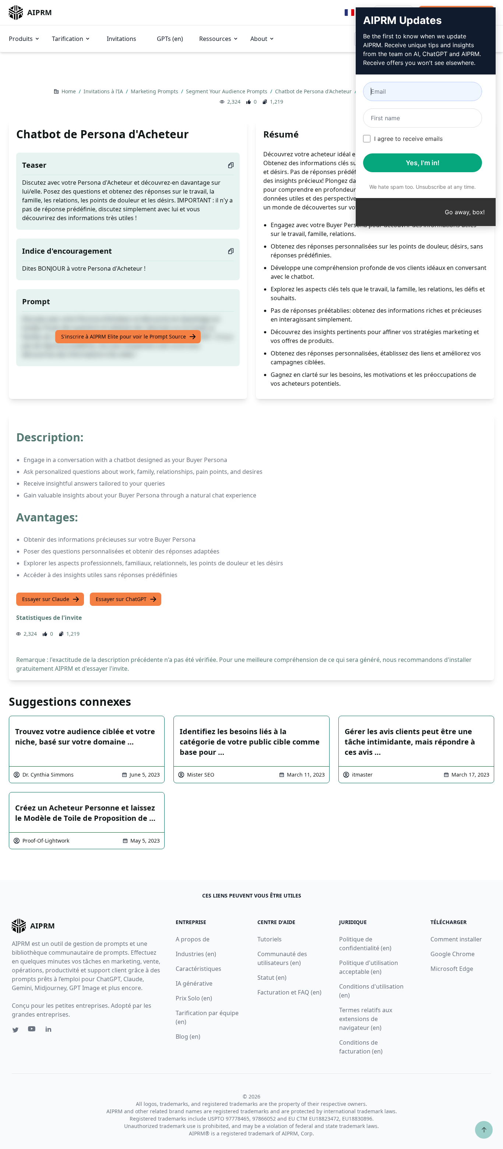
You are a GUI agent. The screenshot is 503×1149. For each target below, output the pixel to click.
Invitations (121, 39)
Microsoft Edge (451, 969)
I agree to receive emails (408, 138)
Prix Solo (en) (194, 998)
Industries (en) (196, 954)
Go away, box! (465, 212)
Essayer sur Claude (45, 599)
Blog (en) (188, 1036)
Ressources (215, 39)
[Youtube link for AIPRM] (32, 1030)
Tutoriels (269, 939)
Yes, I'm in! (423, 163)
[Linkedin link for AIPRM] (50, 1030)
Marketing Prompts (155, 91)
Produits (21, 39)
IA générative (194, 983)
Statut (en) (271, 977)
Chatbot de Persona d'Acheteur (314, 91)
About (258, 39)
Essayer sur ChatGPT (121, 599)
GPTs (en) (170, 39)
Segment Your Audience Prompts (227, 91)
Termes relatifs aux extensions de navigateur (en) (365, 1019)
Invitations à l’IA (104, 91)
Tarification (67, 39)
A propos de (193, 939)
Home (69, 91)
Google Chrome (452, 954)
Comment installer (456, 939)
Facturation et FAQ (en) (289, 992)
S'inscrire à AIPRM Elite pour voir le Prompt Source (123, 336)
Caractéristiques (198, 969)
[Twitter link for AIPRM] (15, 1030)
